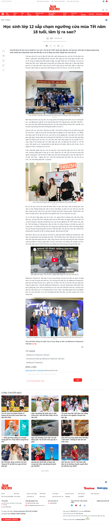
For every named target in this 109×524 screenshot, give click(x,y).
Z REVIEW (83, 14)
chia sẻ (46, 46)
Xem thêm (106, 14)
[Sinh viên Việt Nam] (102, 488)
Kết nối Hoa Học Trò (57, 496)
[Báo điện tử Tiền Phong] (89, 488)
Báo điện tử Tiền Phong (54, 7)
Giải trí (22, 14)
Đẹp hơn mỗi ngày (39, 14)
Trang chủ (2, 14)
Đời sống (7, 14)
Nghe (3, 51)
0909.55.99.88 (31, 503)
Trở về (3, 70)
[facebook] (104, 1)
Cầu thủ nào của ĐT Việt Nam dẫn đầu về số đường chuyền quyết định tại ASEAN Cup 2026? (74, 464)
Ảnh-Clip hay (74, 14)
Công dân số (30, 496)
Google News (106, 20)
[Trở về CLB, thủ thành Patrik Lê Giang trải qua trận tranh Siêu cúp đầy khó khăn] (15, 403)
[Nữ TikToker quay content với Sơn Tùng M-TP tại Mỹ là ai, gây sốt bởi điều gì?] (15, 452)
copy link (54, 46)
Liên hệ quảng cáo (31, 501)
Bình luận (3, 65)
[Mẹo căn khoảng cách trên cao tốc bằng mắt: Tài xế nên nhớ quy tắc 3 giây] (45, 428)
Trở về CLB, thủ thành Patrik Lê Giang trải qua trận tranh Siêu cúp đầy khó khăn (13, 415)
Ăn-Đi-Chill (65, 14)
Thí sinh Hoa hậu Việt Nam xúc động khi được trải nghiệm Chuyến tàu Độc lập (74, 415)
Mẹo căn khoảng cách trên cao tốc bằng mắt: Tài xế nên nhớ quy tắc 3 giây (44, 440)
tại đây (34, 344)
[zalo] (86, 505)
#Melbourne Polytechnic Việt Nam (37, 355)
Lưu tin (3, 60)
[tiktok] (81, 505)
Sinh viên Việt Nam (73, 1)
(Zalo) (37, 503)
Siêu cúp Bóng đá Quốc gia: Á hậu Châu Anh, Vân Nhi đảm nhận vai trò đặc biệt (44, 415)
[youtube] (107, 1)
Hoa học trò (6, 486)
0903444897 (53, 503)
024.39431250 (7, 507)
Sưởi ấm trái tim (69, 493)
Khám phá (15, 14)
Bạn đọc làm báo (11, 519)
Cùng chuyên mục (11, 393)
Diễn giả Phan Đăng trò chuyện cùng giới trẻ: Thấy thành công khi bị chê (14, 440)
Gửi (78, 380)
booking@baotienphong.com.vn (35, 505)
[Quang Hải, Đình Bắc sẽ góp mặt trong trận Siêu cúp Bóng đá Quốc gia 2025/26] (45, 452)
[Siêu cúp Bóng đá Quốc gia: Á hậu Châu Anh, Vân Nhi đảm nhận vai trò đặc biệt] (45, 403)
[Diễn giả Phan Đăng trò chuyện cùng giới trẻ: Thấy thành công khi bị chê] (15, 428)
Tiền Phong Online (43, 1)
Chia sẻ (3, 56)
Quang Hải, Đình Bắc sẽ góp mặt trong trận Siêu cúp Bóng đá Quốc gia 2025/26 (43, 464)
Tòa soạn (4, 501)
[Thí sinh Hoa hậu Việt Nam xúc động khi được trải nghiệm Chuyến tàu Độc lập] (75, 403)
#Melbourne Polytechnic (34, 362)
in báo (58, 46)
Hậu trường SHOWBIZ (52, 14)
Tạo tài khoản (40, 370)
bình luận (62, 46)
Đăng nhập (29, 370)
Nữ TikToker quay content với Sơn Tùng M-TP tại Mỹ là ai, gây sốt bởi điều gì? (14, 464)
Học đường (29, 14)
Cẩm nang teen (95, 493)
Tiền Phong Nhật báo (58, 1)
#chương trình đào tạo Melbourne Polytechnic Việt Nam (45, 359)
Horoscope (99, 14)
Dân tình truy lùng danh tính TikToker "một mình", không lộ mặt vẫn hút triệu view (74, 440)
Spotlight (91, 14)
